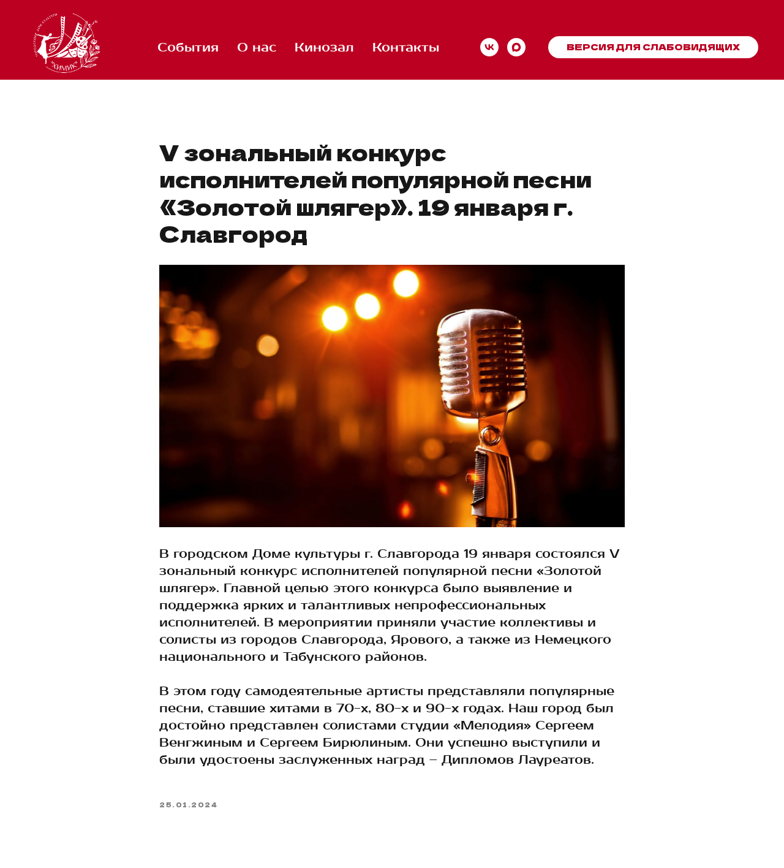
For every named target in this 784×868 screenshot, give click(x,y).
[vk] (489, 47)
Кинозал (324, 47)
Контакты (405, 47)
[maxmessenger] (516, 47)
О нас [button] (256, 47)
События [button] (188, 47)
